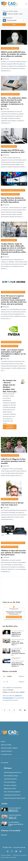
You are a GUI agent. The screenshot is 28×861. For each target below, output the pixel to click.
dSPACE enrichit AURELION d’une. (13, 810)
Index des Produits (6, 744)
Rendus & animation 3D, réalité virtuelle (14, 798)
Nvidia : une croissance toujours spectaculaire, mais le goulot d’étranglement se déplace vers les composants (13, 353)
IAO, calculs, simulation (18, 630)
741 (20, 710)
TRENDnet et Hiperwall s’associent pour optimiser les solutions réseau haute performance (13, 552)
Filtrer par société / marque (10, 11)
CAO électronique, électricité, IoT (16, 658)
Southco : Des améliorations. (12, 817)
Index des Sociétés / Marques (9, 748)
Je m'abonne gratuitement (9, 426)
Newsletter (4, 835)
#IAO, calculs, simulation (10, 48)
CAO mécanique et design (11, 775)
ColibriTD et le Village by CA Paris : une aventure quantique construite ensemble (13, 461)
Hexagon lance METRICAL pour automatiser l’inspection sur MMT (13, 151)
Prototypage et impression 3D (12, 795)
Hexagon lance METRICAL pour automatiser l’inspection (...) (18, 652)
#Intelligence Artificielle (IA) (11, 342)
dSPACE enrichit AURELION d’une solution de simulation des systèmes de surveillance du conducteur (13, 54)
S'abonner (21, 676)
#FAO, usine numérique (9, 146)
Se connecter (4, 762)
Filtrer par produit (7, 18)
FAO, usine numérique (17, 648)
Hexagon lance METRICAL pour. (16, 824)
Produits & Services (6, 751)
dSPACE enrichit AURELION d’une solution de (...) (16, 634)
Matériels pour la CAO (10, 788)
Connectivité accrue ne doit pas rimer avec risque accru (12, 504)
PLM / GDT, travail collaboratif (12, 791)
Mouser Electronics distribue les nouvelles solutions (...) (18, 664)
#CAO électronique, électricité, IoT (13, 190)
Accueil (3, 741)
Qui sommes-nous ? (6, 754)
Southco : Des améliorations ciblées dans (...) (17, 643)
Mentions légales (6, 855)
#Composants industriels (10, 94)
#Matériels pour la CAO (9, 346)
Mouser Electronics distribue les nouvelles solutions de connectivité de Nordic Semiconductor (13, 200)
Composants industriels (18, 639)
